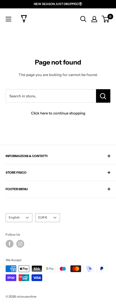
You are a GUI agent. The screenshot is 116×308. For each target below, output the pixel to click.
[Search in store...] (103, 96)
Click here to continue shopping (58, 113)
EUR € (42, 217)
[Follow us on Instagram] (20, 244)
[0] (105, 19)
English (14, 217)
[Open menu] (8, 19)
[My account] (94, 19)
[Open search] (83, 19)
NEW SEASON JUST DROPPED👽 (58, 4)
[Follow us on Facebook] (10, 244)
